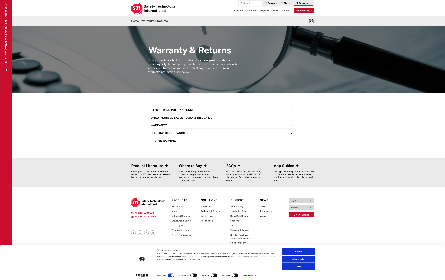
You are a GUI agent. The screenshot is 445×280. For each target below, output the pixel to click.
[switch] (193, 275)
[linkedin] (6, 69)
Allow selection (298, 259)
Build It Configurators (182, 235)
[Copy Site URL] (311, 21)
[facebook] (6, 58)
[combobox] (303, 3)
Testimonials (207, 221)
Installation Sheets (239, 211)
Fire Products (178, 206)
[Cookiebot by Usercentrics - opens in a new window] (142, 275)
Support (265, 10)
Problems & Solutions (211, 211)
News (275, 10)
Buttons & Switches (181, 216)
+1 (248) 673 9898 (144, 213)
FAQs (232, 225)
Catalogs (234, 221)
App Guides (206, 206)
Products (238, 10)
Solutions (252, 10)
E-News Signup (301, 215)
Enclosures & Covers (181, 221)
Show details (247, 275)
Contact (286, 10)
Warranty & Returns (239, 230)
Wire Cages (177, 225)
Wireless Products (180, 230)
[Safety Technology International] (153, 8)
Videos (263, 216)
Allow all (298, 251)
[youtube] (6, 62)
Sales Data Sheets (239, 216)
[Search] (241, 3)
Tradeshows (266, 211)
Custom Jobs (207, 216)
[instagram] (6, 66)
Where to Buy (304, 10)
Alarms (175, 211)
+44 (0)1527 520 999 (146, 216)
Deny (299, 267)
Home (135, 20)
